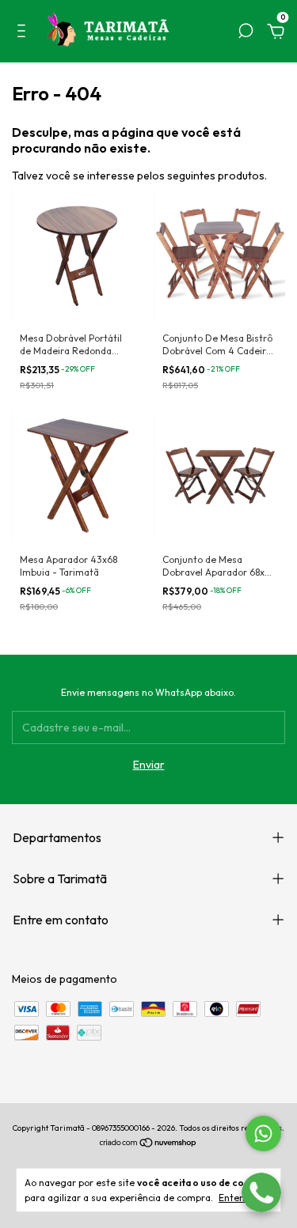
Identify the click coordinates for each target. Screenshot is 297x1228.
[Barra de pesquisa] (245, 33)
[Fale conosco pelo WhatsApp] (263, 1133)
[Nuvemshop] (148, 1144)
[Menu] (24, 33)
